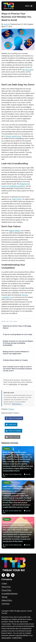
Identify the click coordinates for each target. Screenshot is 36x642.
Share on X (12, 424)
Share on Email (13, 437)
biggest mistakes (14, 230)
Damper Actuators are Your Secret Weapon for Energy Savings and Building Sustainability (18, 343)
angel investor (17, 199)
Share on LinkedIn (14, 431)
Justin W (7, 24)
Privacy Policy (6, 590)
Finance (11, 409)
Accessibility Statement (9, 593)
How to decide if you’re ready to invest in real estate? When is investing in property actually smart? (17, 369)
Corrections (6, 603)
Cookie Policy (17, 638)
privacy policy (6, 638)
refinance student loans (13, 136)
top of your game (28, 69)
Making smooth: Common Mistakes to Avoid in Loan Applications (16, 353)
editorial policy (13, 384)
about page (24, 384)
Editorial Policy (7, 600)
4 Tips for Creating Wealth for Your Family (17, 334)
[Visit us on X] (8, 575)
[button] (27, 6)
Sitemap (4, 597)
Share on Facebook (15, 418)
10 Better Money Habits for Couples (15, 360)
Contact (4, 583)
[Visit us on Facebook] (3, 575)
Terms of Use (6, 587)
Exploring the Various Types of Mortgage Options (17, 327)
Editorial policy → (17, 404)
